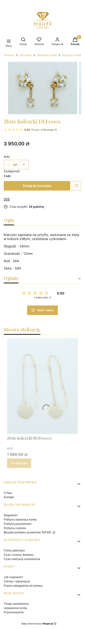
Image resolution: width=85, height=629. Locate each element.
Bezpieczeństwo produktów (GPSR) (28, 532)
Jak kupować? (13, 577)
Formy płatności (14, 550)
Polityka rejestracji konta (20, 519)
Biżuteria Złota (47, 55)
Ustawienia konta (15, 608)
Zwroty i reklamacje (17, 581)
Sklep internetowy (37, 623)
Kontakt (9, 497)
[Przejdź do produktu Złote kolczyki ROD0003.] (42, 386)
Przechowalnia (14, 612)
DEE (7, 199)
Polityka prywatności (18, 524)
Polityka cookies (15, 528)
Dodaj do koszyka (37, 186)
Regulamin (11, 515)
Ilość (7, 156)
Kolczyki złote (71, 55)
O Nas (8, 493)
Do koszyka (19, 463)
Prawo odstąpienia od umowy (23, 585)
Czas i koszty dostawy (19, 554)
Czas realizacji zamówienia (22, 559)
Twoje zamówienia (16, 603)
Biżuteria (26, 55)
